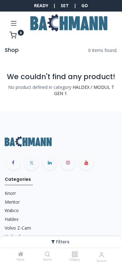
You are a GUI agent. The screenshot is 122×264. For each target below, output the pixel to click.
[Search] (47, 254)
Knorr (10, 193)
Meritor (12, 202)
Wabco (12, 210)
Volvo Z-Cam (18, 228)
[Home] (20, 254)
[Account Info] (101, 254)
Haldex (11, 219)
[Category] (75, 254)
